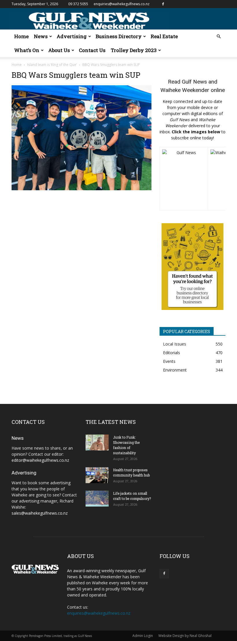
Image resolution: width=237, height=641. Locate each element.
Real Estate (164, 36)
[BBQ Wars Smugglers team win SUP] (81, 188)
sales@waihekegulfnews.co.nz (40, 513)
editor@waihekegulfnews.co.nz (40, 460)
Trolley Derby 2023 (134, 50)
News (41, 36)
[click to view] (183, 178)
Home (21, 36)
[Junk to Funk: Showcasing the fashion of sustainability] (97, 442)
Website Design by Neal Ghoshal (185, 635)
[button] (218, 36)
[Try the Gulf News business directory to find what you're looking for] (192, 266)
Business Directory (119, 36)
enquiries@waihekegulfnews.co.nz (121, 3)
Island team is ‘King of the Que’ (52, 64)
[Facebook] (163, 4)
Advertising (72, 36)
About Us (59, 50)
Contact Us (92, 50)
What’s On (26, 50)
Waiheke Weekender (184, 90)
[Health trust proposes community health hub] (97, 475)
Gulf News (194, 81)
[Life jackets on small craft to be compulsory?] (97, 499)
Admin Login (142, 635)
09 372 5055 (78, 3)
